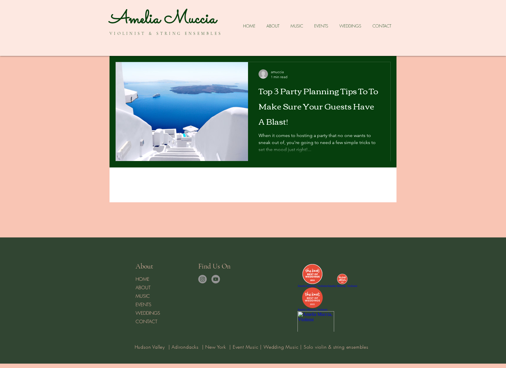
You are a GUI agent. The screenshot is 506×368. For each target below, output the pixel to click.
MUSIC (143, 296)
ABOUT (143, 287)
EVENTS (143, 304)
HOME (142, 279)
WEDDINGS (148, 313)
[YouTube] (215, 279)
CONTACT (146, 321)
